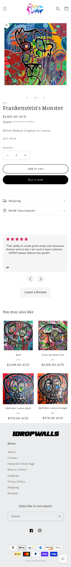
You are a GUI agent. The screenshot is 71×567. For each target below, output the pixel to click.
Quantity (8, 147)
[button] (5, 9)
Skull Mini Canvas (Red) (18, 408)
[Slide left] (27, 98)
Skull (18, 354)
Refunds (13, 493)
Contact (13, 457)
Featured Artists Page (21, 463)
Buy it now (35, 179)
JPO (5, 103)
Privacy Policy (16, 481)
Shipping (7, 121)
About (12, 452)
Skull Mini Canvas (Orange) (52, 408)
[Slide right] (44, 98)
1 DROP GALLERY (39, 561)
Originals (13, 475)
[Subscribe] (59, 516)
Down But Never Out (53, 354)
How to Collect (17, 469)
